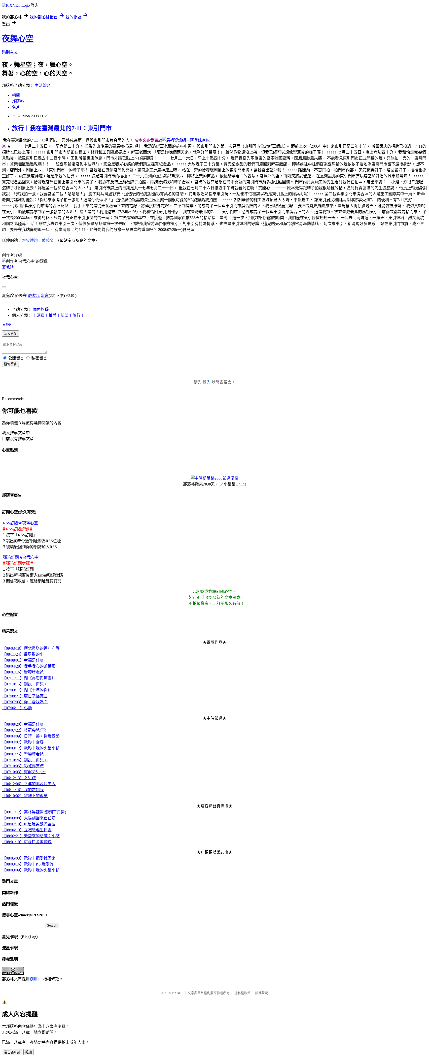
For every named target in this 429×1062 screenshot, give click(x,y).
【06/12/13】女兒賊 (19, 778)
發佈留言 (10, 364)
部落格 (18, 101)
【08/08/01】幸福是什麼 (23, 660)
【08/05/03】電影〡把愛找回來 (29, 858)
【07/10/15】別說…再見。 (25, 684)
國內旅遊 (41, 309)
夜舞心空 (18, 38)
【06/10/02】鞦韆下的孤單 (25, 796)
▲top (6, 324)
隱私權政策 (242, 993)
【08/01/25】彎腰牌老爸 (23, 754)
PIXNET (177, 993)
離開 (28, 1052)
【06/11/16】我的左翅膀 (23, 790)
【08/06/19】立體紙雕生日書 (27, 830)
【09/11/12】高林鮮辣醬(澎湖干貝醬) (34, 812)
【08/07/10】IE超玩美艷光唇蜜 (28, 824)
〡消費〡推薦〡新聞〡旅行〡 (58, 315)
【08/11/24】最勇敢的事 (23, 654)
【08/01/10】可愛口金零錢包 (27, 842)
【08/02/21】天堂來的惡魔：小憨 (31, 836)
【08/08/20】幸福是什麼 (23, 724)
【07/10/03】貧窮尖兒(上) (24, 772)
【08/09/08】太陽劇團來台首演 (29, 818)
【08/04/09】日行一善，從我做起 (31, 736)
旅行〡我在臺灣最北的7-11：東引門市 (62, 128)
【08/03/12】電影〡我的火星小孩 (31, 748)
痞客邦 (34, 295)
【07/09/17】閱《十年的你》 (27, 690)
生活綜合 (43, 85)
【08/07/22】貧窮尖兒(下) (24, 730)
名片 (16, 107)
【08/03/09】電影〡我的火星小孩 (31, 870)
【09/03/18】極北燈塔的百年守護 (31, 648)
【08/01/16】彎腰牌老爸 (23, 672)
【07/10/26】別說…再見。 (25, 760)
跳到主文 (10, 52)
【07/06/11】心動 (17, 708)
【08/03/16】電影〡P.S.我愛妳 (28, 864)
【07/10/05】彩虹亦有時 (23, 766)
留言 (45, 295)
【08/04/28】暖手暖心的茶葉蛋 (29, 666)
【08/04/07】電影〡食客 (23, 742)
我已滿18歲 (12, 1052)
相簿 (16, 95)
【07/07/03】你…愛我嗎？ (25, 702)
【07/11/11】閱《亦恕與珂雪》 (29, 678)
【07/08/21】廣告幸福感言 (25, 696)
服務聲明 (261, 993)
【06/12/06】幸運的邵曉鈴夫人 (29, 784)
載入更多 (10, 334)
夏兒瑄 (8, 267)
